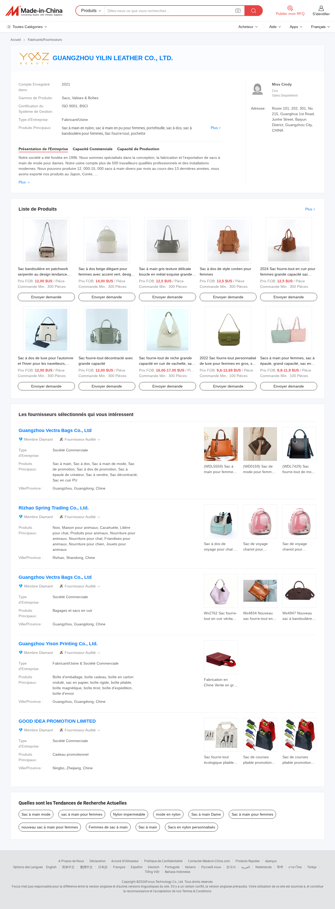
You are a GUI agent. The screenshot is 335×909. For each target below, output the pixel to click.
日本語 (103, 867)
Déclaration (98, 861)
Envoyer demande (46, 297)
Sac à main (147, 827)
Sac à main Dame (206, 814)
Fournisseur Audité (83, 439)
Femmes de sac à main (108, 827)
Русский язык (211, 867)
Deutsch (153, 867)
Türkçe (311, 867)
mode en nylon (168, 814)
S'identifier (321, 14)
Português (172, 867)
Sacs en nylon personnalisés (191, 827)
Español (136, 867)
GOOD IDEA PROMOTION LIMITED (57, 721)
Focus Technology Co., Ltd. (165, 881)
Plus (214, 128)
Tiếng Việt (152, 871)
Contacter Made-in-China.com (209, 861)
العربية (245, 867)
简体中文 (68, 867)
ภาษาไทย (295, 867)
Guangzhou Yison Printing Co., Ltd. (58, 643)
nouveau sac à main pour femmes (49, 827)
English (51, 867)
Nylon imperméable (129, 814)
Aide (273, 27)
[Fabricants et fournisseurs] (33, 10)
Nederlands (263, 867)
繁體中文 (86, 867)
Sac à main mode (36, 814)
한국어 (231, 867)
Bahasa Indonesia (177, 871)
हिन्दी (280, 867)
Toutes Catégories (28, 27)
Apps (294, 27)
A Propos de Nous (71, 861)
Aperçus (271, 861)
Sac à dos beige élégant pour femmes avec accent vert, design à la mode (106, 274)
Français (119, 867)
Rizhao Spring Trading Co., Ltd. (54, 507)
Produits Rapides (248, 861)
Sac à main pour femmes (252, 814)
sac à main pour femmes (81, 814)
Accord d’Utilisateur (125, 861)
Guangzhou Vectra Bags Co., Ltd (55, 430)
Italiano (190, 867)
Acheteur (245, 27)
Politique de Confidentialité (163, 861)
